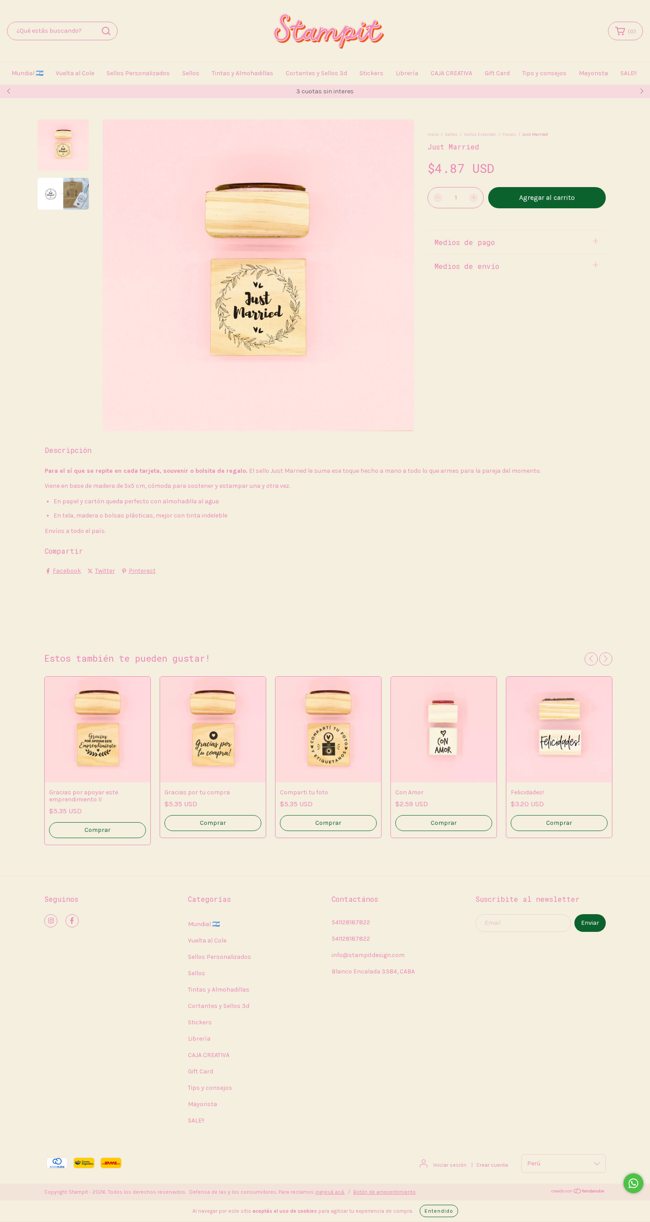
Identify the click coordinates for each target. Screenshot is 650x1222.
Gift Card (497, 73)
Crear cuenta (492, 1165)
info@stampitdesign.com (368, 955)
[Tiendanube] (578, 1192)
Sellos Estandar (480, 134)
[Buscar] (106, 31)
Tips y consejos (544, 73)
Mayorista (593, 73)
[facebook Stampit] (72, 920)
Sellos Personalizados (138, 73)
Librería (407, 73)
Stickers (371, 73)
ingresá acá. (330, 1192)
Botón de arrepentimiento (384, 1192)
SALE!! (628, 73)
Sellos (190, 73)
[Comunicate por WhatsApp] (633, 1183)
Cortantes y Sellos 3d (316, 73)
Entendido (438, 1211)
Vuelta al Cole (75, 73)
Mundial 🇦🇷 (27, 73)
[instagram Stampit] (50, 920)
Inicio (433, 134)
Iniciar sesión (449, 1165)
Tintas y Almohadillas (242, 73)
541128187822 (351, 922)
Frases (509, 134)
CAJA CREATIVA (451, 73)
